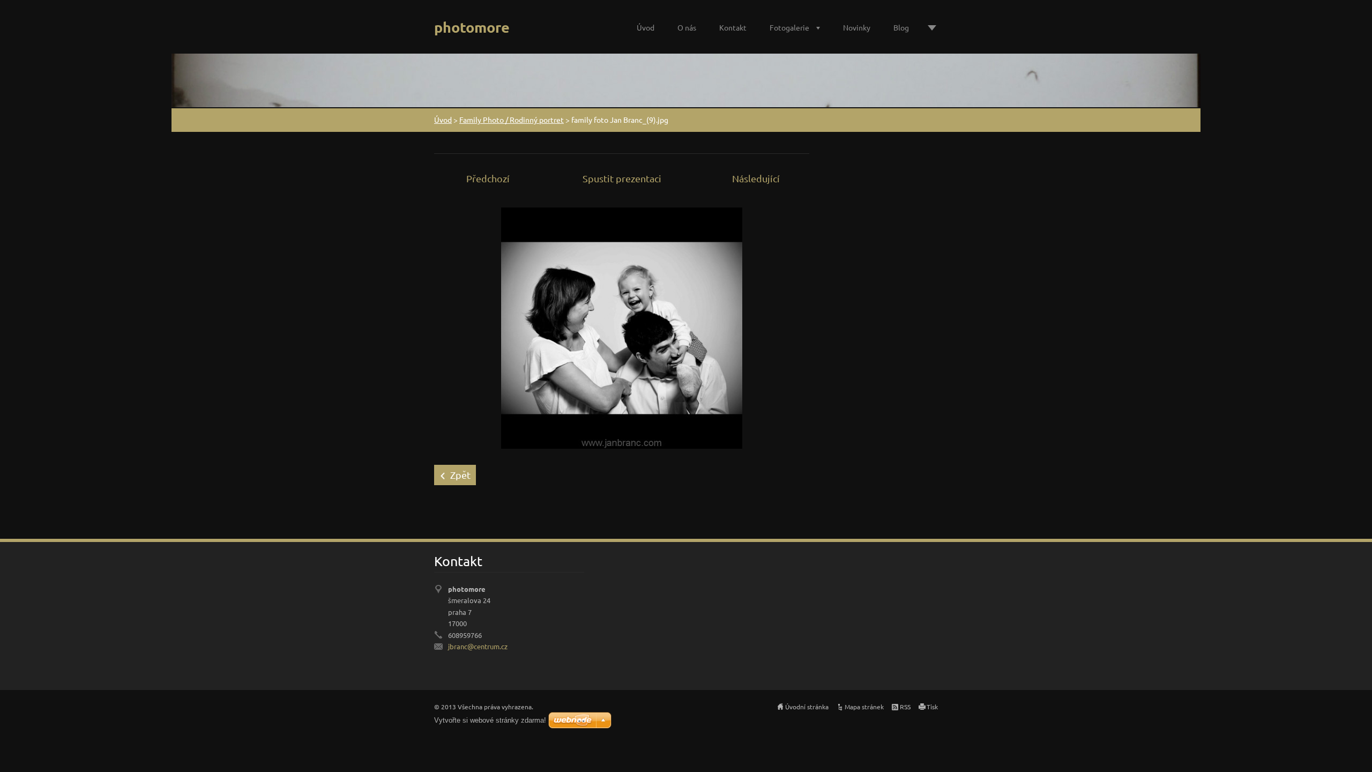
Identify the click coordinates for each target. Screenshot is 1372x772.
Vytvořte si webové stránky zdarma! (490, 720)
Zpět (460, 474)
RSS (905, 706)
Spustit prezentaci (622, 178)
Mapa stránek (864, 706)
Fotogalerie (789, 27)
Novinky (856, 27)
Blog (901, 27)
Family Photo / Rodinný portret (511, 119)
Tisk (932, 706)
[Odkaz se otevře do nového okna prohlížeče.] (621, 326)
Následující (756, 178)
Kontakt (733, 27)
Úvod (645, 27)
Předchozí (488, 178)
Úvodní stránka (807, 706)
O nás (686, 27)
